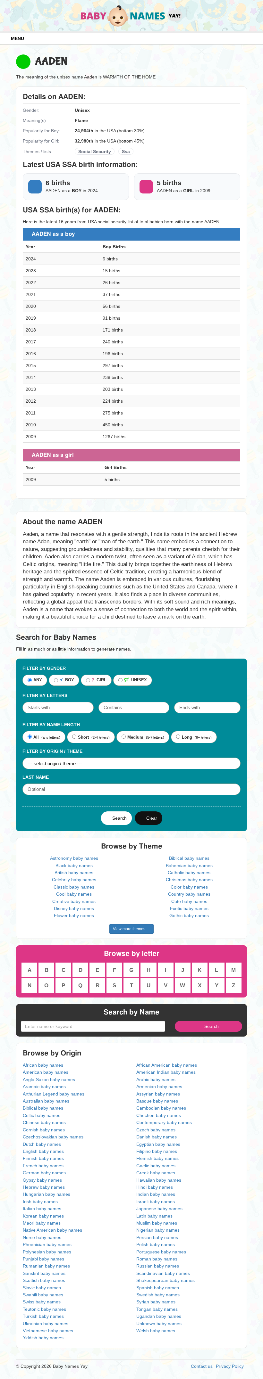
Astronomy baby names (74, 858)
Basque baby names (157, 1101)
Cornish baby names (44, 1129)
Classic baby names (74, 887)
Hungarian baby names (46, 1194)
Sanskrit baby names (44, 1273)
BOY (68, 680)
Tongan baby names (157, 1309)
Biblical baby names (189, 858)
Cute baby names (189, 901)
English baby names (43, 1151)
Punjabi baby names (43, 1258)
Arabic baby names (155, 1079)
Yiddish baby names (43, 1337)
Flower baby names (74, 915)
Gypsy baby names (42, 1180)
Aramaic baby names (44, 1086)
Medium (135, 737)
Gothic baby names (189, 915)
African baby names (43, 1065)
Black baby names (74, 865)
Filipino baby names (156, 1151)
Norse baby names (42, 1237)
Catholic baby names (189, 872)
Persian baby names (157, 1237)
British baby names (74, 872)
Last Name (35, 777)
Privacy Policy (230, 1366)
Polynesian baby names (47, 1251)
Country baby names (189, 894)
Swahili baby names (43, 1294)
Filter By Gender (44, 668)
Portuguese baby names (161, 1251)
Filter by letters (44, 695)
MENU (16, 38)
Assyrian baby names (158, 1093)
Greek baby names (155, 1172)
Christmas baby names (189, 879)
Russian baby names (157, 1265)
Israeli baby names (155, 1201)
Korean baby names (43, 1216)
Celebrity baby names (74, 879)
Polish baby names (155, 1244)
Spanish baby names (157, 1287)
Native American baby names (52, 1230)
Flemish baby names (157, 1158)
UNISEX (138, 680)
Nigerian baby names (158, 1230)
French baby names (43, 1165)
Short (83, 737)
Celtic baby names (41, 1115)
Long (187, 737)
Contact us (202, 1366)
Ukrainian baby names (45, 1323)
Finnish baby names (43, 1158)
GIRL (100, 680)
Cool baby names (74, 894)
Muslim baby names (156, 1223)
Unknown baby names (159, 1323)
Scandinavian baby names (163, 1273)
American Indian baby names (166, 1072)
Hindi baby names (154, 1187)
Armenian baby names (159, 1086)
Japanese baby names (159, 1208)
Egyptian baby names (158, 1144)
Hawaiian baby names (158, 1180)
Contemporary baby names (164, 1122)
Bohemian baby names (189, 865)
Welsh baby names (155, 1330)
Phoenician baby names (47, 1244)
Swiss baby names (42, 1301)
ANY (37, 680)
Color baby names (189, 887)
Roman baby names (156, 1258)
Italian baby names (42, 1208)
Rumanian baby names (46, 1265)
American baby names (45, 1072)
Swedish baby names (158, 1294)
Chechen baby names (158, 1115)
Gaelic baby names (155, 1165)
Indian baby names (155, 1194)
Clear (150, 818)
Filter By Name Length (51, 724)
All (36, 737)
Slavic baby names (42, 1287)
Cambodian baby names (161, 1108)
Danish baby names (156, 1136)
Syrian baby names (155, 1301)
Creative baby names (74, 901)
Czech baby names (155, 1129)
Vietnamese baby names (48, 1330)
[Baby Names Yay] (131, 15)
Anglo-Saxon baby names (49, 1079)
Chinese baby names (44, 1122)
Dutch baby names (42, 1144)
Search (118, 818)
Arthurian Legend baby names (53, 1093)
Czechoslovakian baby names (53, 1136)
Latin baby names (154, 1216)
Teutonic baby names (44, 1309)
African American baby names (166, 1065)
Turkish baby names (43, 1316)
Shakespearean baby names (165, 1280)
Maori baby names (42, 1223)
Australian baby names (46, 1101)
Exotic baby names (189, 908)
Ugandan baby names (158, 1316)
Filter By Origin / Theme (52, 751)
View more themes (130, 929)
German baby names (44, 1172)
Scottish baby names (44, 1280)
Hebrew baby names (44, 1187)
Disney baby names (74, 908)
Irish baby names (40, 1201)
